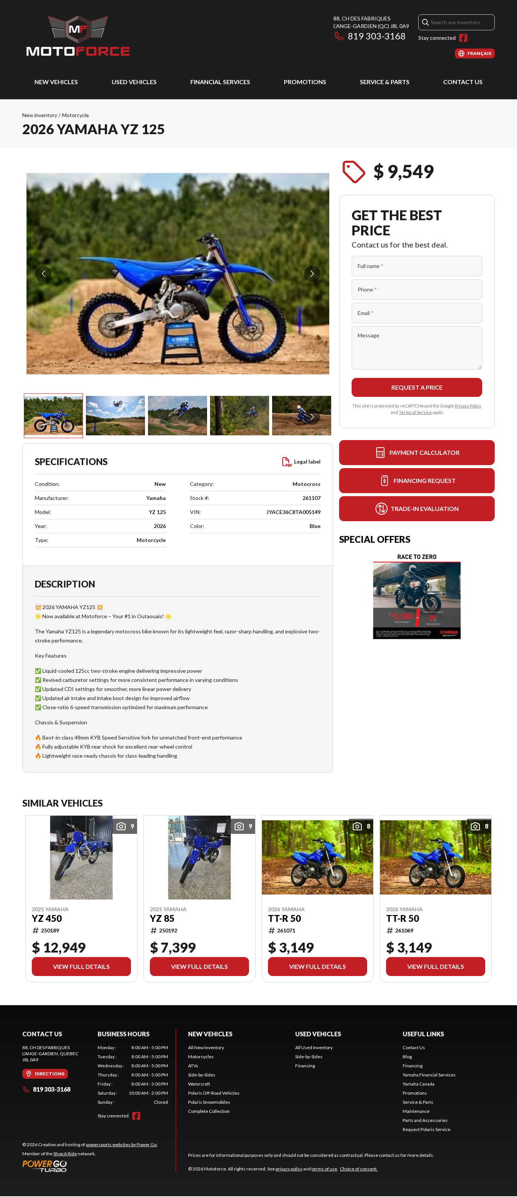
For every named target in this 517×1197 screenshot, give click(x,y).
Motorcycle (75, 115)
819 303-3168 (377, 35)
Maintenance (416, 1111)
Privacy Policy (468, 405)
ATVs (193, 1066)
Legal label (307, 461)
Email (366, 313)
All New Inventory (206, 1047)
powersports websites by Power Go (121, 1144)
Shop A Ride (65, 1153)
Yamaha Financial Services (429, 1075)
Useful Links (423, 1033)
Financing (305, 1066)
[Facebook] (463, 37)
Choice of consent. (359, 1169)
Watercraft (199, 1084)
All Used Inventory (314, 1047)
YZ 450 (47, 918)
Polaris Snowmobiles (209, 1102)
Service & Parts (385, 81)
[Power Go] (90, 1166)
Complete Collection (209, 1111)
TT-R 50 (284, 918)
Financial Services (220, 81)
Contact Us (463, 81)
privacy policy (289, 1169)
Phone (367, 289)
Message (368, 335)
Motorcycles (201, 1056)
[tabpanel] (133, 1075)
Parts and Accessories (425, 1120)
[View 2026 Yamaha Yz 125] (53, 415)
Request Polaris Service (426, 1129)
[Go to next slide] (312, 274)
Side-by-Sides (201, 1075)
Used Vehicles (134, 81)
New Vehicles (56, 81)
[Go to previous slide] (43, 274)
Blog (407, 1056)
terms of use (324, 1169)
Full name (370, 266)
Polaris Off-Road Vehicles (214, 1093)
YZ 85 (162, 918)
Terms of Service (415, 412)
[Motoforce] (77, 36)
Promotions (305, 81)
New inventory (39, 115)
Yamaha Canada (418, 1084)
